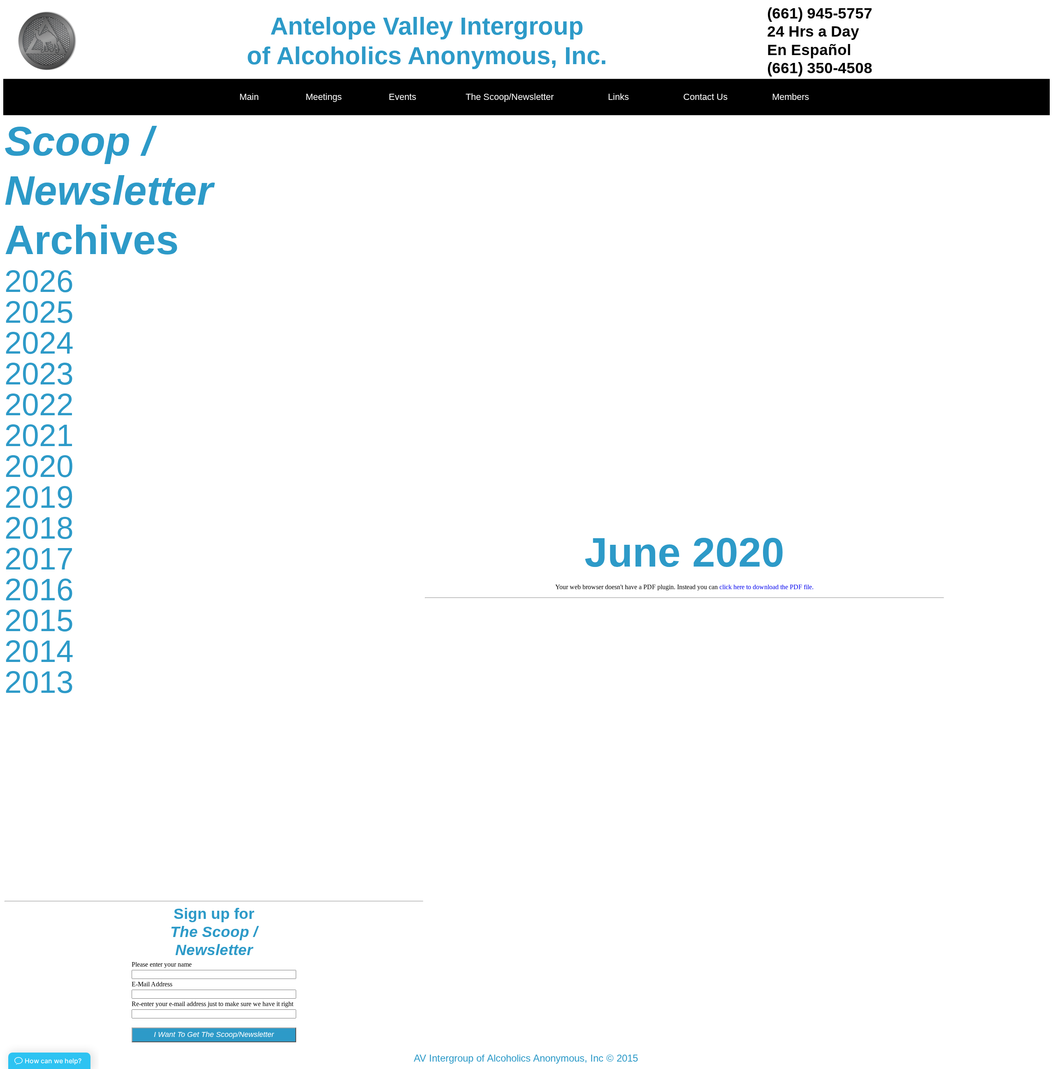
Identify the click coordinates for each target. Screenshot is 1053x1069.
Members (790, 97)
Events (405, 97)
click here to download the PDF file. (766, 586)
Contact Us (705, 97)
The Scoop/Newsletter (509, 97)
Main (249, 97)
